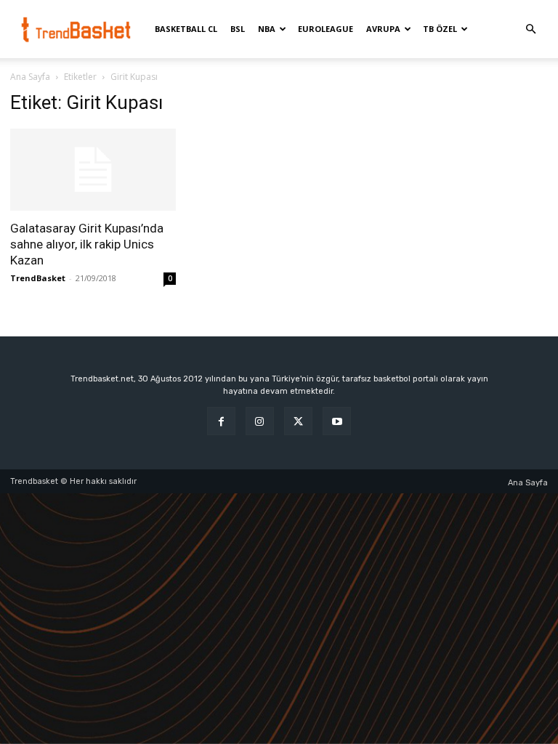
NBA (266, 28)
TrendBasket (37, 277)
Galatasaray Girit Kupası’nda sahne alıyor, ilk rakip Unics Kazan (86, 244)
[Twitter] (298, 421)
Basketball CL (186, 28)
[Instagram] (260, 421)
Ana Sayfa (30, 76)
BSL (237, 28)
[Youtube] (337, 421)
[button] (530, 29)
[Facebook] (221, 421)
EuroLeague (325, 28)
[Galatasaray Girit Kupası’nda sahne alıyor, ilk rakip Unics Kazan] (93, 170)
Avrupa (383, 28)
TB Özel (440, 28)
